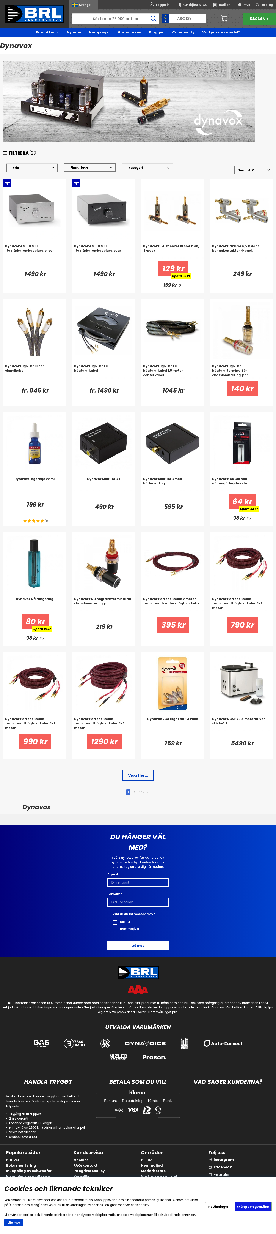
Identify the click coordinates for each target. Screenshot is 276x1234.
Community (183, 32)
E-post (112, 874)
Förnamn (114, 894)
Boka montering (21, 1165)
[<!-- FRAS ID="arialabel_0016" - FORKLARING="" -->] (181, 285)
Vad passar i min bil (159, 1176)
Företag (266, 5)
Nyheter (74, 32)
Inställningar (218, 1206)
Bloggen (157, 32)
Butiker (12, 1160)
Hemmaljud (129, 928)
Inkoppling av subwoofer (29, 1170)
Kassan (257, 18)
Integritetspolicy (89, 1170)
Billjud (124, 922)
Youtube (221, 1174)
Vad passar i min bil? (221, 32)
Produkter (45, 32)
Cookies (81, 1160)
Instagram (224, 1159)
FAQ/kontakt (85, 1165)
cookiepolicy (140, 1205)
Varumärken (129, 32)
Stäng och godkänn (253, 1206)
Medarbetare (153, 1170)
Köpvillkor (83, 1176)
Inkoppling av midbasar (28, 1176)
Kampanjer (99, 32)
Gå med (138, 946)
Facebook (223, 1167)
